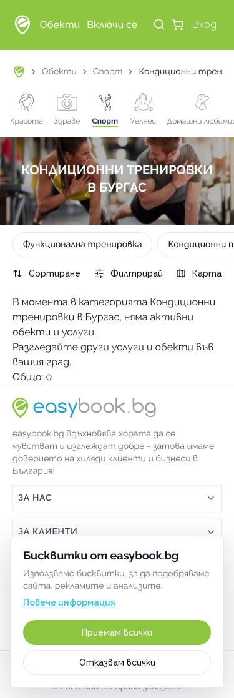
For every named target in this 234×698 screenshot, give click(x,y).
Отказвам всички (117, 662)
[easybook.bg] (22, 25)
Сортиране (54, 273)
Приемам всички (117, 632)
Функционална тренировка (82, 245)
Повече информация (69, 602)
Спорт (108, 72)
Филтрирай (136, 273)
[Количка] (177, 24)
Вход (204, 25)
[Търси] (159, 24)
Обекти (59, 72)
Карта (207, 273)
